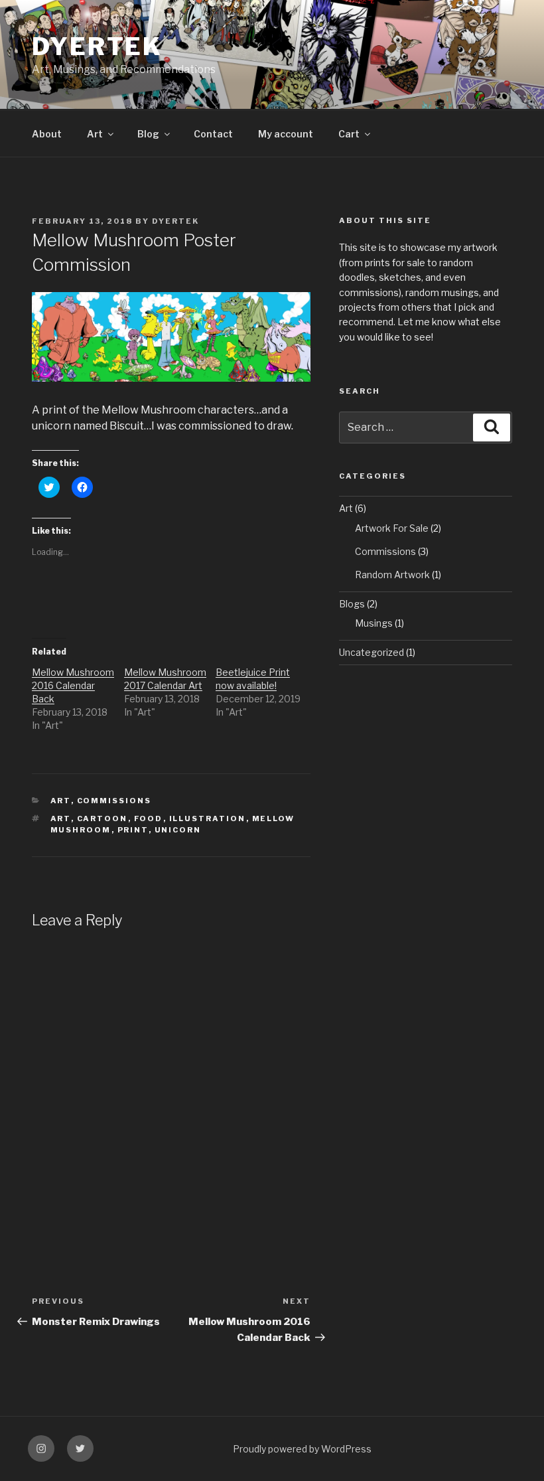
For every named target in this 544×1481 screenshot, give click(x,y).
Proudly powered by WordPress (302, 1448)
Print (133, 829)
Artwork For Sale (392, 528)
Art (95, 133)
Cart (349, 133)
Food (148, 818)
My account (285, 133)
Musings (374, 623)
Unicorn (178, 829)
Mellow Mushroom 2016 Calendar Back (73, 685)
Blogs (352, 603)
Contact (213, 133)
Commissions (114, 800)
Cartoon (102, 818)
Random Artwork (392, 574)
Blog (148, 133)
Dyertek (97, 46)
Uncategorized (371, 652)
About (47, 133)
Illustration (207, 818)
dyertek (175, 221)
